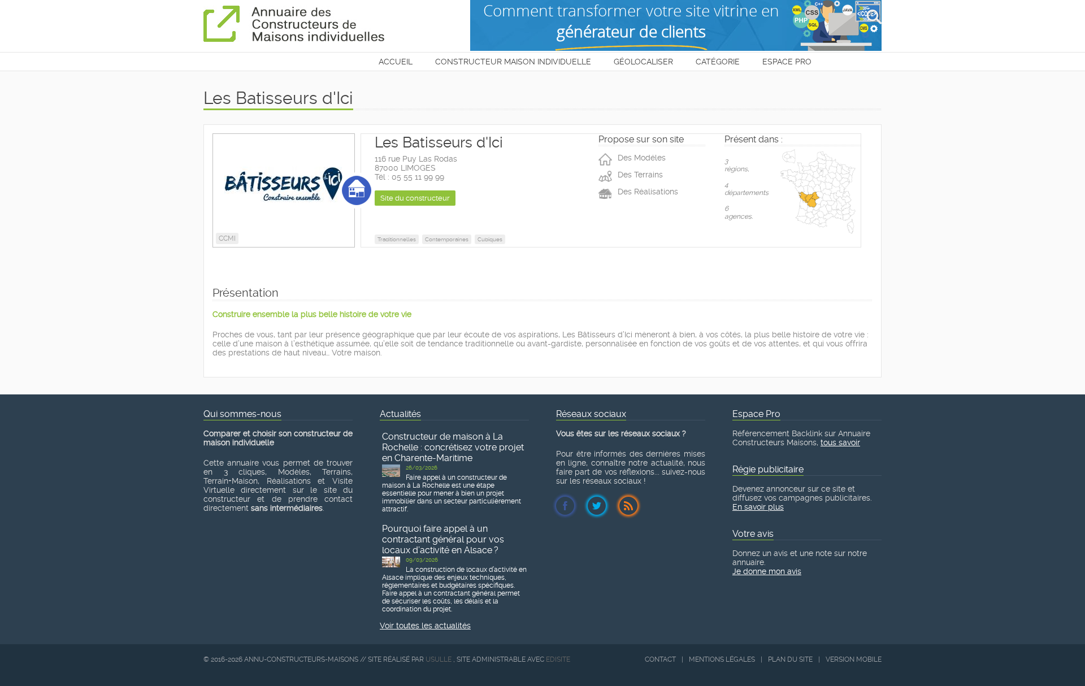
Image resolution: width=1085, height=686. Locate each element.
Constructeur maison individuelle (513, 61)
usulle (439, 659)
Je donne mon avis (766, 571)
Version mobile (854, 659)
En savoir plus (758, 506)
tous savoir (840, 442)
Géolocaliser (643, 61)
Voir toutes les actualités (425, 625)
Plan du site (790, 659)
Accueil (396, 61)
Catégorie (718, 61)
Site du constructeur (415, 198)
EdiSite (558, 659)
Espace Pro (786, 61)
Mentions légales (722, 659)
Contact (660, 659)
